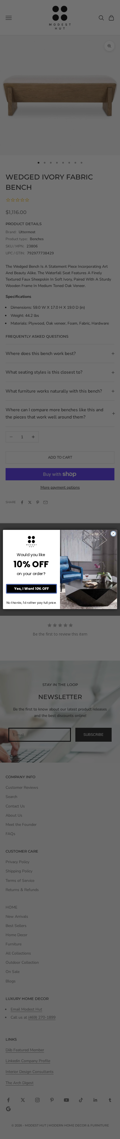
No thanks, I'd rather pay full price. (31, 603)
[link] (31, 542)
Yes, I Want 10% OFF (31, 588)
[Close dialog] (113, 533)
